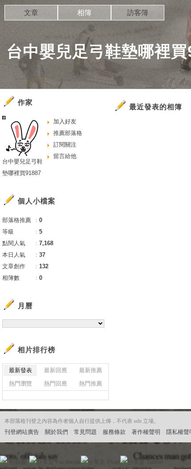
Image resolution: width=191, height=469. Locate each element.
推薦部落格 (67, 133)
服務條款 (114, 432)
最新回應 (55, 370)
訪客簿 (137, 12)
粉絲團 (18, 462)
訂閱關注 (64, 144)
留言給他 (64, 156)
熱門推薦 (90, 383)
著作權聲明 (145, 432)
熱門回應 (55, 383)
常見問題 (85, 432)
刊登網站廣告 (21, 432)
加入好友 (64, 121)
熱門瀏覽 (20, 383)
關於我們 (56, 432)
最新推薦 (90, 370)
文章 (31, 12)
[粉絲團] (3, 459)
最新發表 (20, 370)
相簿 (84, 12)
